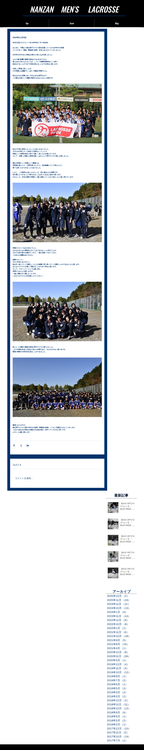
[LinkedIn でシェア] (27, 445)
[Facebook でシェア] (14, 445)
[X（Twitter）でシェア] (21, 445)
